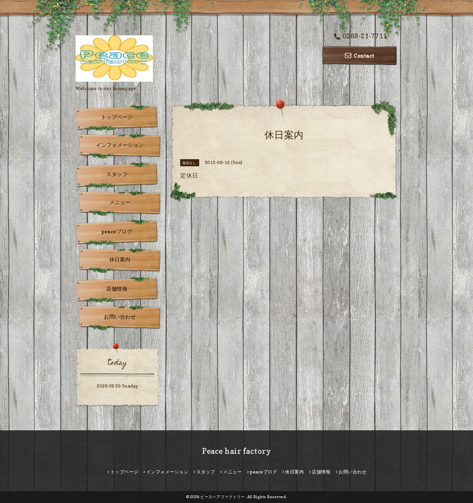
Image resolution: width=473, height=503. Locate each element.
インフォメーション (120, 145)
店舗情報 (116, 289)
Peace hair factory (236, 451)
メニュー (120, 202)
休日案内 (120, 259)
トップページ (117, 117)
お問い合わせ (120, 317)
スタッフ (116, 174)
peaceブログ (116, 231)
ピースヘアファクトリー (222, 496)
